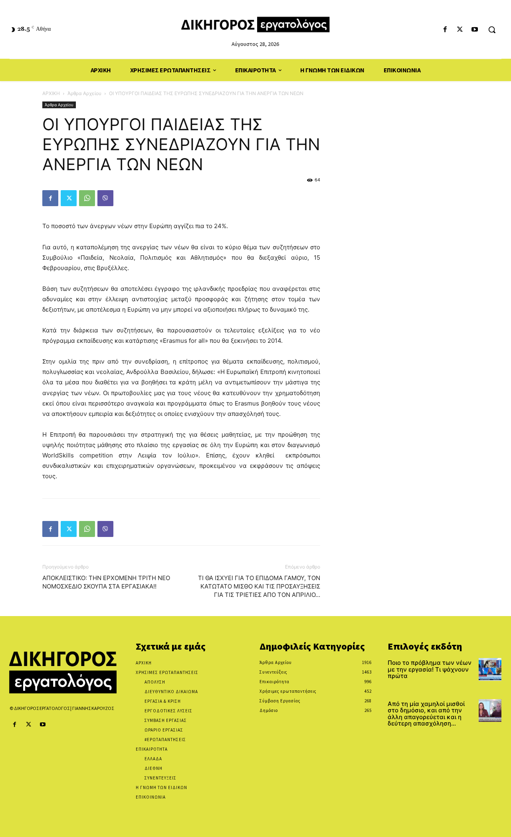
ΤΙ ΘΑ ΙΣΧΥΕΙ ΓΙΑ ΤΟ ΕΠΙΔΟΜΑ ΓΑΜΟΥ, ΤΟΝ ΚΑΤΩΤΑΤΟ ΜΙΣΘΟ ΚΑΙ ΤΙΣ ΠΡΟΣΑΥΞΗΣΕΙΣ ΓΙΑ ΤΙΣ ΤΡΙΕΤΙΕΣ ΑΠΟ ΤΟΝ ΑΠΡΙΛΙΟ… (259, 586)
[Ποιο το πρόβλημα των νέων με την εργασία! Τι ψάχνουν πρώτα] (490, 669)
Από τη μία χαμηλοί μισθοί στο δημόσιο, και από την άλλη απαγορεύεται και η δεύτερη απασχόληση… (426, 714)
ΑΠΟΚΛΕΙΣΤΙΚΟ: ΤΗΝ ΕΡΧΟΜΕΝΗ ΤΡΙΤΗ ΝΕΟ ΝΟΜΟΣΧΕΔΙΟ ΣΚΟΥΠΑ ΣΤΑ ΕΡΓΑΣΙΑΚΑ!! (106, 582)
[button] (491, 29)
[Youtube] (474, 29)
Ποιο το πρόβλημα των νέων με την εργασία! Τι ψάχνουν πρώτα (429, 669)
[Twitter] (460, 29)
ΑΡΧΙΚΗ (51, 93)
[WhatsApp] (87, 198)
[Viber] (105, 198)
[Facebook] (445, 29)
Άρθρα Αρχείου (84, 93)
